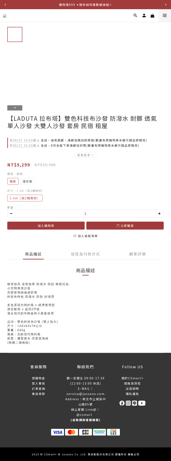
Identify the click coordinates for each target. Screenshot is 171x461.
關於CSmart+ (132, 378)
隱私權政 (132, 394)
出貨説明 (132, 388)
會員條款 (38, 394)
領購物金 (38, 378)
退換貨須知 (132, 383)
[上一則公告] (5, 4)
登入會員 (38, 383)
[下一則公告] (166, 4)
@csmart (84, 415)
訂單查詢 (38, 388)
